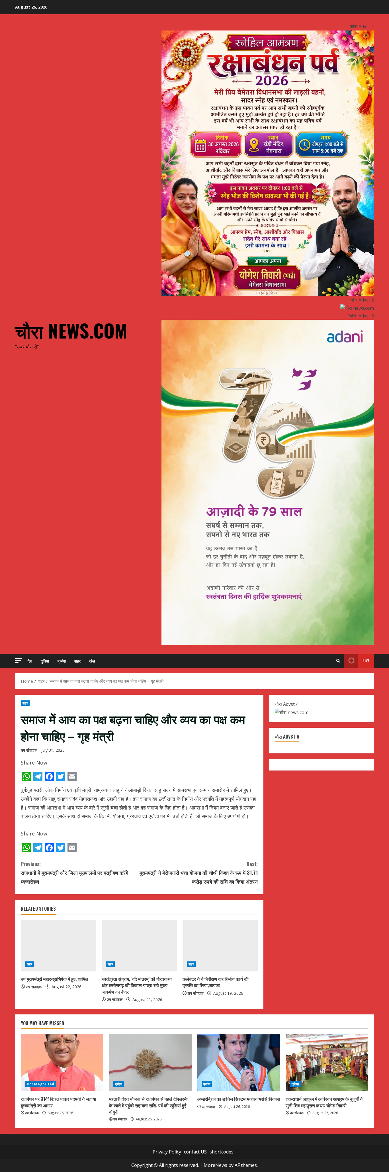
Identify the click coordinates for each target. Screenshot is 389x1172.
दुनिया (45, 661)
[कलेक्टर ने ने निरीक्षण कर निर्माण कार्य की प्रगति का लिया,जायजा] (220, 945)
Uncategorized (40, 1084)
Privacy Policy (167, 1152)
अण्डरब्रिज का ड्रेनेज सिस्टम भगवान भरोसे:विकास (238, 1098)
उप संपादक (28, 750)
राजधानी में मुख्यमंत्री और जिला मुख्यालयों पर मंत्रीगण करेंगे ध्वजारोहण (74, 872)
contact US (195, 1152)
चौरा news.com (71, 330)
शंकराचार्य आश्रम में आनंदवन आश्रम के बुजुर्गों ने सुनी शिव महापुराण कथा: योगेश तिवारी (324, 1101)
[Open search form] (338, 660)
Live (366, 660)
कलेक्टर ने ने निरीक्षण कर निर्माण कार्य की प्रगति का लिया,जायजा (216, 981)
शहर (77, 661)
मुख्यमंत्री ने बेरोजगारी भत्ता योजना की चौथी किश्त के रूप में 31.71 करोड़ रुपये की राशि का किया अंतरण (199, 872)
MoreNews (215, 1165)
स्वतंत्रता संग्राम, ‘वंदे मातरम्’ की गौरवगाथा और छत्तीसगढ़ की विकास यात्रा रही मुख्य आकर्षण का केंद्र (137, 985)
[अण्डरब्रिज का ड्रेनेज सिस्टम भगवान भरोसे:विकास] (238, 1062)
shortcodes (222, 1152)
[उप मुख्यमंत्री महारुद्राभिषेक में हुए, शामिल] (58, 945)
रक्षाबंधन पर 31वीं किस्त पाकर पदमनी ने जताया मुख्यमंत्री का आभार (58, 1101)
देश (30, 661)
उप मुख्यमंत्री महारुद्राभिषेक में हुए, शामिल (54, 978)
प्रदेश (62, 661)
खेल (92, 661)
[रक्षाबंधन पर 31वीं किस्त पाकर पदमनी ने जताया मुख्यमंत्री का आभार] (62, 1062)
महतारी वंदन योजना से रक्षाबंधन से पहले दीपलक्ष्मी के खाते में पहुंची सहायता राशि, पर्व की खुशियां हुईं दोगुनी (148, 1105)
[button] (18, 660)
